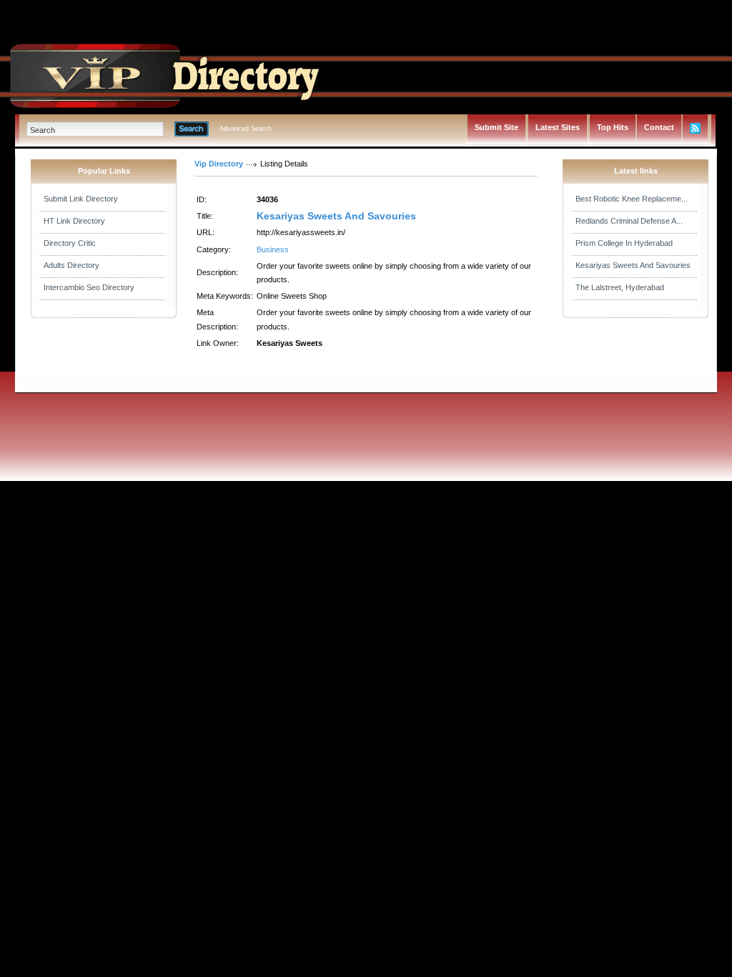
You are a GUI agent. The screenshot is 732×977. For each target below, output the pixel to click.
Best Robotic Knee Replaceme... (631, 198)
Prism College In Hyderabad (624, 243)
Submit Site (496, 127)
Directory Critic (70, 243)
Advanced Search (245, 128)
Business (273, 249)
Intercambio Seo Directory (89, 287)
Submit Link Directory (81, 198)
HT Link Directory (74, 221)
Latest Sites (557, 127)
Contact (659, 127)
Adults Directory (71, 265)
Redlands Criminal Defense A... (629, 221)
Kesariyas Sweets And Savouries (336, 216)
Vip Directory (218, 163)
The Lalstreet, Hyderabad (619, 287)
